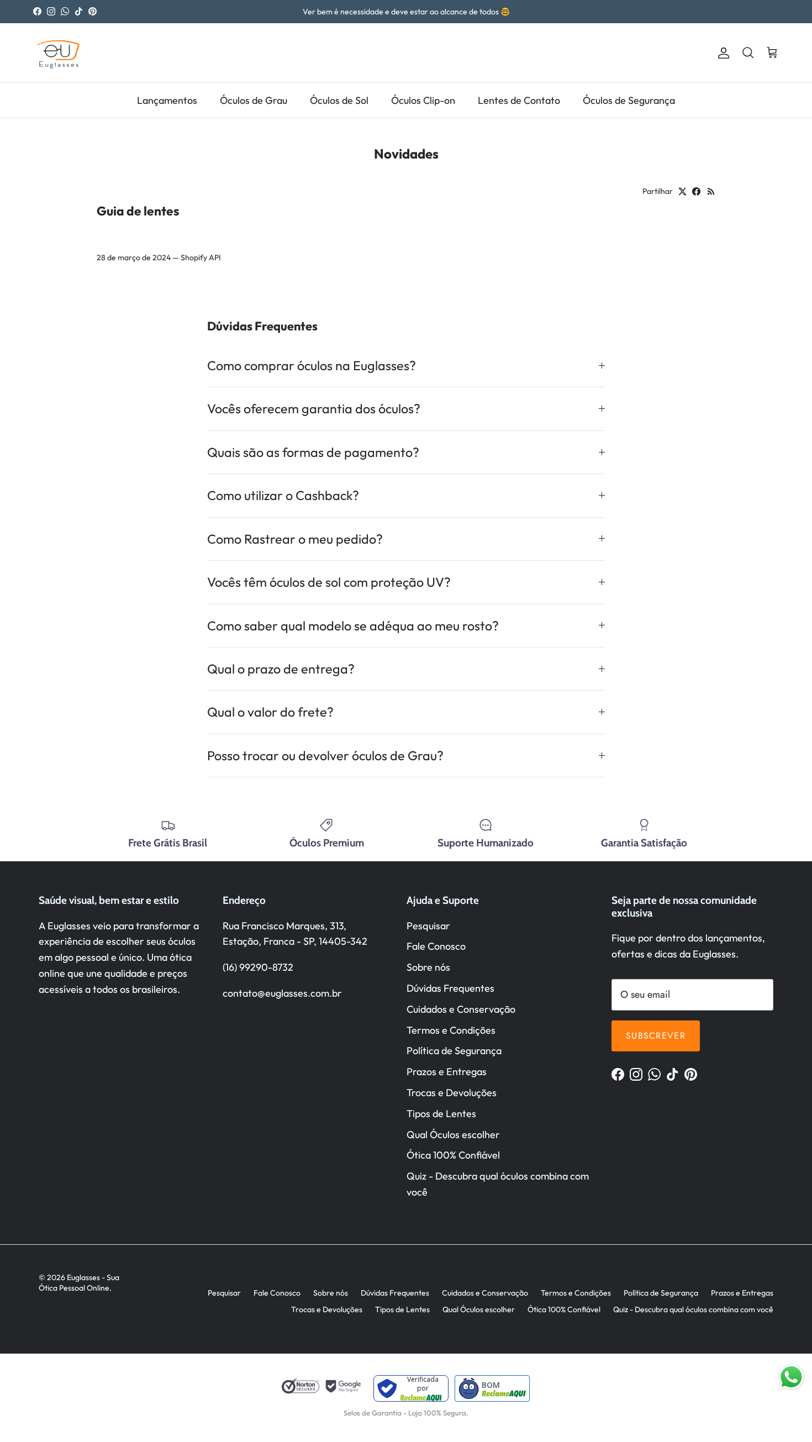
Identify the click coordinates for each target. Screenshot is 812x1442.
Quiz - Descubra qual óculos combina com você (693, 1309)
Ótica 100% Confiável (453, 1155)
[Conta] (721, 53)
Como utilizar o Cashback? (283, 495)
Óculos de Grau (253, 100)
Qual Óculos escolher (453, 1134)
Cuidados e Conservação (461, 1009)
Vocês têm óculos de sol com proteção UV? (329, 582)
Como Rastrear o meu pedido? (295, 539)
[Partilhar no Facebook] (696, 191)
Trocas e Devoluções (452, 1092)
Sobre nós (428, 967)
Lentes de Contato (519, 100)
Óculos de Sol (339, 100)
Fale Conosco (436, 946)
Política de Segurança (454, 1050)
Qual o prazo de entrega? (281, 669)
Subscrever (656, 1035)
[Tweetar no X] (682, 191)
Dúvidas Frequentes (450, 988)
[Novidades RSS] (711, 191)
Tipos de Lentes (441, 1113)
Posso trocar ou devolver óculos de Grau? (325, 756)
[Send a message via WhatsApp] (791, 1377)
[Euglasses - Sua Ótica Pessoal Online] (58, 52)
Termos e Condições (451, 1030)
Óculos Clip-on (423, 100)
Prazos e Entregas (447, 1071)
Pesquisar (428, 925)
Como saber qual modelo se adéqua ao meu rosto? (353, 626)
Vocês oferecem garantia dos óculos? (313, 409)
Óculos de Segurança (629, 100)
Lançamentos (167, 100)
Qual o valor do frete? (270, 712)
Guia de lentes (138, 211)
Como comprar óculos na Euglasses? (311, 365)
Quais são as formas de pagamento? (313, 452)
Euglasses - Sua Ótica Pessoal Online (79, 1282)
